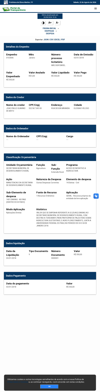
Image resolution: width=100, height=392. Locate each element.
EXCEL (57, 40)
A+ (50, 22)
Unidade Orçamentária (19, 164)
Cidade (78, 104)
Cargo (69, 136)
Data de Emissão (83, 54)
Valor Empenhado (13, 74)
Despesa (50, 34)
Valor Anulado (37, 72)
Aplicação (72, 192)
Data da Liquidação (12, 253)
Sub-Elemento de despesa (16, 194)
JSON (46, 40)
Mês (31, 54)
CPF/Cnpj (34, 104)
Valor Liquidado (60, 72)
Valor (77, 251)
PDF (63, 40)
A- (57, 22)
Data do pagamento (17, 283)
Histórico (41, 209)
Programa (72, 164)
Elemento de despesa (78, 179)
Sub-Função (55, 166)
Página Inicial (49, 28)
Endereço (56, 104)
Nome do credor (15, 104)
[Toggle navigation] (95, 8)
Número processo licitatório (56, 58)
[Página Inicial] (14, 8)
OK (49, 386)
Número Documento (58, 253)
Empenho (11, 54)
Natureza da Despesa (48, 179)
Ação (9, 179)
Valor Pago (80, 72)
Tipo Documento (38, 251)
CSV (51, 40)
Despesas (49, 31)
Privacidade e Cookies (17, 382)
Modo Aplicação (15, 209)
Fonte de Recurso (46, 192)
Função (40, 164)
